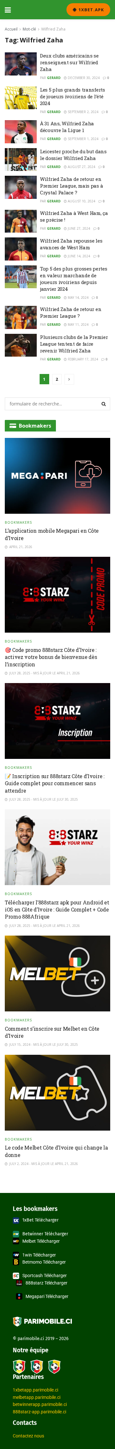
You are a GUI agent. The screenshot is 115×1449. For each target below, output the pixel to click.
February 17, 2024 (82, 359)
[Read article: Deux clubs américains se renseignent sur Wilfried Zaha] (21, 64)
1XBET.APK (90, 10)
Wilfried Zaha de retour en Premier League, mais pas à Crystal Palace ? (71, 186)
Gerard (54, 78)
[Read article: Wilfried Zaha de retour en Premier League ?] (21, 317)
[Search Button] (103, 403)
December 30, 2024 (83, 78)
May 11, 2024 (77, 324)
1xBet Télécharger (40, 1220)
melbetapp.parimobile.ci (36, 1397)
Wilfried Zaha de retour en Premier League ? (70, 312)
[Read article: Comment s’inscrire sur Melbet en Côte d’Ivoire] (57, 973)
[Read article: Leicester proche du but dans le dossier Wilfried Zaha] (21, 159)
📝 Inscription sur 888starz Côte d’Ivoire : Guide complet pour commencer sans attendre (54, 783)
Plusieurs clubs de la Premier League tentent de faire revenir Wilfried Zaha (74, 344)
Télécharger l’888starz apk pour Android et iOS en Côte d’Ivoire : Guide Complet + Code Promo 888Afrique (57, 909)
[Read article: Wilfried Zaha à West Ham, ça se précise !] (21, 221)
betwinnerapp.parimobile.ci (40, 1404)
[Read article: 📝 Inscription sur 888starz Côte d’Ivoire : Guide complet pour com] (57, 721)
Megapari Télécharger (47, 1296)
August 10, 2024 (81, 201)
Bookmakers (18, 522)
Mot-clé (29, 29)
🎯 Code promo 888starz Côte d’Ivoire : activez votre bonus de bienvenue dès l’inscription (51, 657)
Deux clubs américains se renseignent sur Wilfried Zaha (69, 62)
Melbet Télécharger (41, 1241)
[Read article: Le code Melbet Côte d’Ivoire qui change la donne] (57, 1093)
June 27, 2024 (78, 228)
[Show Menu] (8, 9)
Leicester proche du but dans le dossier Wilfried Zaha (73, 154)
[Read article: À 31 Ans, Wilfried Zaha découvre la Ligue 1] (21, 131)
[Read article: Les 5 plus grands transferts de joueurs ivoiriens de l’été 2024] (21, 98)
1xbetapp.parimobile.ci (35, 1389)
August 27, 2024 (81, 166)
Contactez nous (28, 1435)
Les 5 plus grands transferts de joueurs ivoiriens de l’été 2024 (72, 96)
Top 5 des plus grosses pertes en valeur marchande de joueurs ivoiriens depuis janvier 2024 (73, 278)
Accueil (11, 29)
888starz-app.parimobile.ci (39, 1411)
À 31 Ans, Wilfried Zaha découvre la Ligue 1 (67, 126)
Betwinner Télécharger (45, 1234)
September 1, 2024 (82, 139)
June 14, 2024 (78, 256)
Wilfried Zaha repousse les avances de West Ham (71, 244)
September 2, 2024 (82, 112)
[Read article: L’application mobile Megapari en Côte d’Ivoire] (57, 476)
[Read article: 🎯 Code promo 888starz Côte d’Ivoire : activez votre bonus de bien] (57, 595)
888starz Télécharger (46, 1282)
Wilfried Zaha (53, 29)
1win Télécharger (39, 1255)
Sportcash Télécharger (44, 1275)
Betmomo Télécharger (44, 1262)
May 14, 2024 (77, 297)
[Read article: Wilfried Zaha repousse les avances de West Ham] (21, 249)
